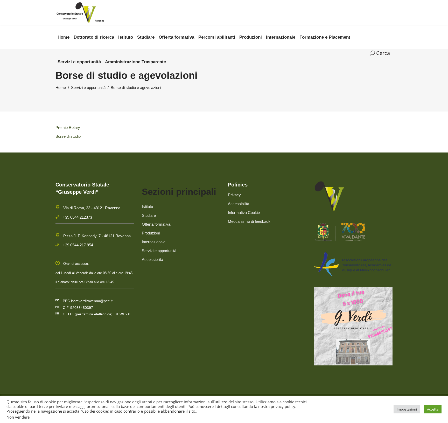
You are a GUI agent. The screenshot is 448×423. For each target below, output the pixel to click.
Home (60, 87)
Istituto (147, 206)
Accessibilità (152, 259)
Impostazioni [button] (407, 409)
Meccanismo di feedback (249, 221)
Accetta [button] (432, 409)
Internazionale (153, 242)
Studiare (149, 215)
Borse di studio (68, 136)
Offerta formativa (156, 224)
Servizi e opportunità (88, 87)
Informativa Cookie (244, 212)
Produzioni (151, 233)
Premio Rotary (67, 127)
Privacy (234, 195)
